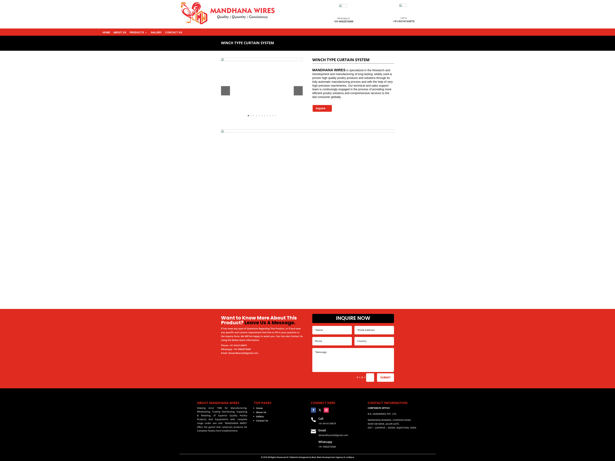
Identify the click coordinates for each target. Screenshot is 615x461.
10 (272, 115)
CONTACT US (173, 32)
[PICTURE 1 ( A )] (262, 60)
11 (275, 115)
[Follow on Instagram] (326, 410)
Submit (385, 377)
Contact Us (262, 420)
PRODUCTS (137, 32)
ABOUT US (119, 32)
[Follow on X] (319, 410)
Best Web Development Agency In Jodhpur (333, 457)
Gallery (260, 416)
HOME (106, 32)
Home (259, 408)
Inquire (320, 108)
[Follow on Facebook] (313, 410)
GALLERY (156, 32)
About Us (261, 412)
